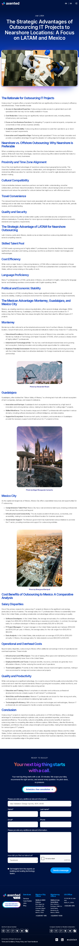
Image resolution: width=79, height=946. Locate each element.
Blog (24, 906)
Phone (42, 820)
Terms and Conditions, (8, 941)
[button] (76, 3)
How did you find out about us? (20, 855)
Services (26, 899)
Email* (10, 820)
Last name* (44, 809)
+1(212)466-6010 (69, 906)
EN (66, 3)
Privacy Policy (20, 941)
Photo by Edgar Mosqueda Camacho (39, 490)
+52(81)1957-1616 (40, 916)
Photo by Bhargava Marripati (39, 589)
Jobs (24, 903)
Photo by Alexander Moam (39, 387)
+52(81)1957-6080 (56, 916)
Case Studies (27, 901)
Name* (10, 809)
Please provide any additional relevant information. (27, 799)
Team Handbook (32, 941)
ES (71, 3)
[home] (10, 3)
